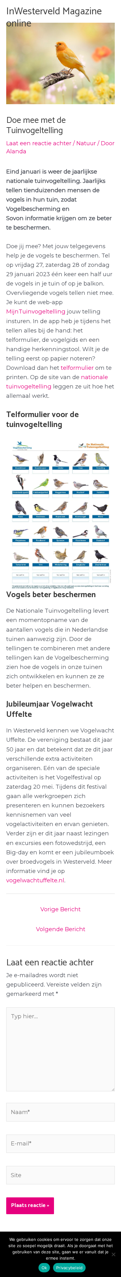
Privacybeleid (69, 1267)
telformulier (77, 367)
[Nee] (113, 1254)
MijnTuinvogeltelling (35, 311)
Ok (44, 1267)
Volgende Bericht (60, 929)
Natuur (86, 143)
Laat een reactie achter (38, 143)
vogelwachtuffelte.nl (35, 880)
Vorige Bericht (60, 909)
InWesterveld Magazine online (54, 17)
